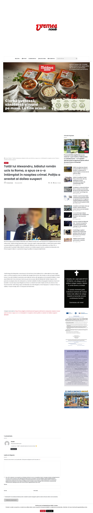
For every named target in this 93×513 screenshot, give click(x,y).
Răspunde (13, 449)
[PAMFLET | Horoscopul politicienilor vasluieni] (68, 240)
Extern (10, 158)
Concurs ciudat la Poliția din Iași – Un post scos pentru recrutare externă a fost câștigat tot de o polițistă (80, 224)
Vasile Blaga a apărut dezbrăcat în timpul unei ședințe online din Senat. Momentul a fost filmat (79, 232)
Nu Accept (49, 511)
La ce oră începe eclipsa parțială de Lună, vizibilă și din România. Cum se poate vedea (81, 215)
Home (6, 158)
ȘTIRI (17, 58)
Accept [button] (43, 511)
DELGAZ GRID (42, 58)
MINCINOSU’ (33, 58)
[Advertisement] (46, 10)
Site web (35, 490)
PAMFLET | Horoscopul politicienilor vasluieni (79, 239)
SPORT (25, 58)
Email (5, 490)
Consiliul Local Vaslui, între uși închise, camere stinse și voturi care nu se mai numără (81, 207)
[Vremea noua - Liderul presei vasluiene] (46, 27)
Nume (5, 484)
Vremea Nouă (10, 183)
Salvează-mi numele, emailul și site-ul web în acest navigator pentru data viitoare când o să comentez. (31, 496)
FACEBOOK (52, 58)
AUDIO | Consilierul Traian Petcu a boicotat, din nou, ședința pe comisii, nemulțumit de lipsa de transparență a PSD (80, 180)
